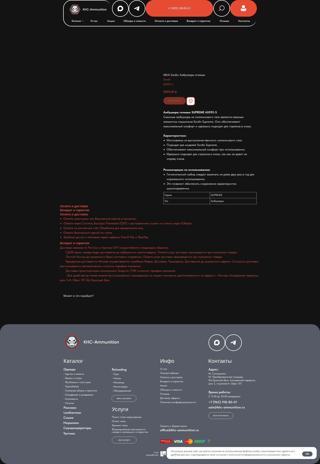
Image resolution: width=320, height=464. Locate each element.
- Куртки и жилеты (74, 373)
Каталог (76, 20)
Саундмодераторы (77, 428)
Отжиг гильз (119, 421)
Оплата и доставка (166, 20)
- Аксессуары (120, 386)
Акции (111, 20)
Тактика (69, 433)
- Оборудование (121, 390)
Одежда (70, 369)
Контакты (244, 20)
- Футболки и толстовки (77, 382)
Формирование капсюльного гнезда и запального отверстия (130, 431)
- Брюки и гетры (73, 378)
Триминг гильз (120, 425)
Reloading (119, 369)
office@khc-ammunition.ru (179, 430)
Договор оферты (170, 398)
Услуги (120, 409)
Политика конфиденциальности (178, 402)
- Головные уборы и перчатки (80, 390)
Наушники (71, 423)
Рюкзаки (70, 408)
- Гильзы (116, 378)
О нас (94, 20)
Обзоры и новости (135, 20)
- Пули (115, 374)
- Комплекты (71, 398)
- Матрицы (118, 382)
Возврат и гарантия (198, 20)
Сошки (68, 418)
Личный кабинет (169, 373)
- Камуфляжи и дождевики (78, 394)
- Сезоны (69, 403)
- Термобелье (71, 386)
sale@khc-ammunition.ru (226, 407)
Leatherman (72, 413)
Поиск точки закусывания (127, 417)
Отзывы (224, 20)
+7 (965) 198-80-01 (222, 402)
